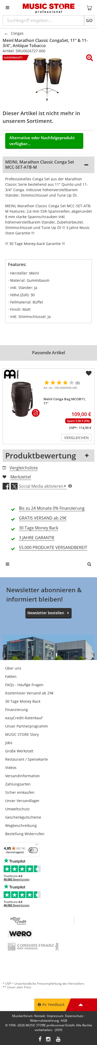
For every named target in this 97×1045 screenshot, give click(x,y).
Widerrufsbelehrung (44, 1020)
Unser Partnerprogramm (26, 726)
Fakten (11, 676)
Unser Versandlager (22, 800)
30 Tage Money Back (22, 701)
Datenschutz (74, 1016)
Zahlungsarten (18, 784)
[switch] (33, 850)
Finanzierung (16, 709)
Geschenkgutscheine (23, 817)
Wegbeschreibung (21, 825)
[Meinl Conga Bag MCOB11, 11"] (22, 399)
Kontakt (39, 1016)
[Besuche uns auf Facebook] (40, 1039)
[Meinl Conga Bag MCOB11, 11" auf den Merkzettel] (89, 373)
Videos (11, 767)
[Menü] (37, 845)
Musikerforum (22, 1016)
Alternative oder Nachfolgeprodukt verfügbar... (42, 140)
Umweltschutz (17, 808)
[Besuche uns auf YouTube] (58, 1039)
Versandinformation (22, 775)
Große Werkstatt (19, 750)
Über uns (13, 668)
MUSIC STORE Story (22, 734)
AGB (64, 1020)
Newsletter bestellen (45, 612)
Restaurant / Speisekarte (26, 759)
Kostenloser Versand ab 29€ (29, 693)
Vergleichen (76, 437)
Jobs (8, 742)
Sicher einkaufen (19, 792)
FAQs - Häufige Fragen (24, 684)
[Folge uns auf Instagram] (48, 1039)
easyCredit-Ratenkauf (23, 717)
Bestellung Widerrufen (24, 833)
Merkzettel (20, 477)
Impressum (55, 1016)
